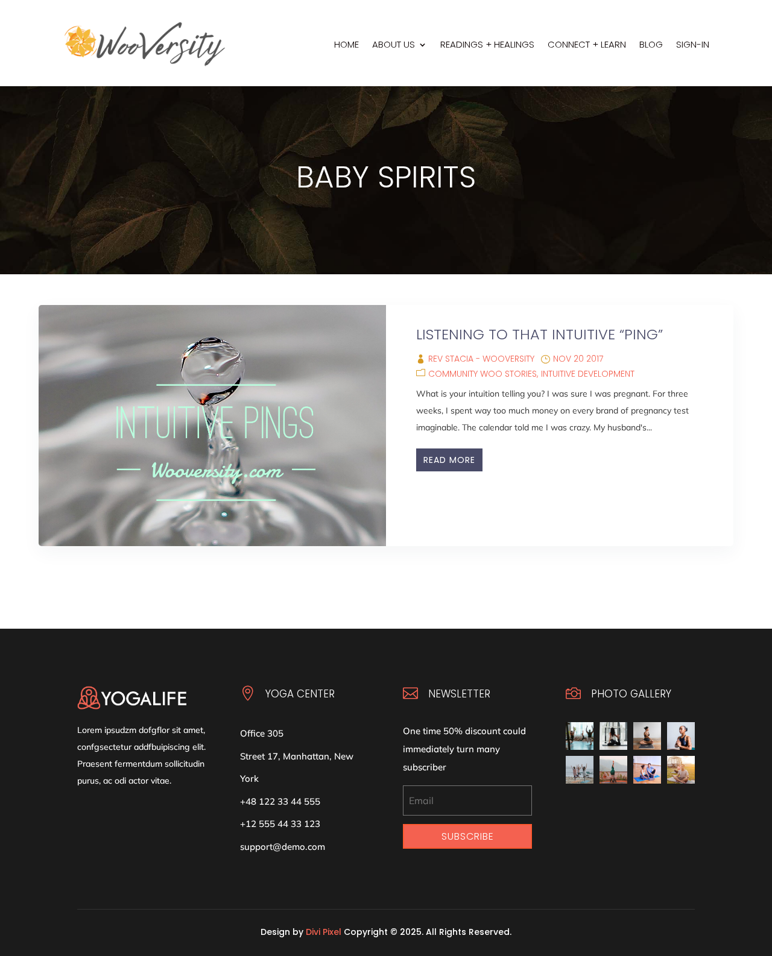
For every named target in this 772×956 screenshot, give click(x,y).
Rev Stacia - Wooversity (481, 359)
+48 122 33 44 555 (280, 801)
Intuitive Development (587, 374)
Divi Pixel (323, 932)
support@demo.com (282, 846)
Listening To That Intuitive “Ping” (539, 334)
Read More (449, 460)
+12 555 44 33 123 (280, 823)
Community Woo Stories (482, 374)
